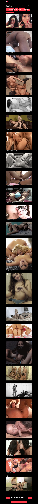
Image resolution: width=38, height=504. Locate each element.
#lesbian (14, 202)
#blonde (9, 129)
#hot (14, 72)
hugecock (21, 9)
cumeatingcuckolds (9, 9)
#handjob (11, 95)
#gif (8, 270)
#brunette (9, 219)
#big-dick (13, 52)
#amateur (8, 95)
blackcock (12, 12)
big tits (17, 9)
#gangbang (11, 150)
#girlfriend (11, 270)
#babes (8, 455)
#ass (11, 129)
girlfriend (8, 12)
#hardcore (8, 52)
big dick (28, 9)
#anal (11, 52)
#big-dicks (8, 72)
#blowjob (8, 364)
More (15, 52)
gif (14, 9)
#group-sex (13, 219)
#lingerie (14, 95)
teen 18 (24, 9)
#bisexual (13, 168)
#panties (12, 364)
